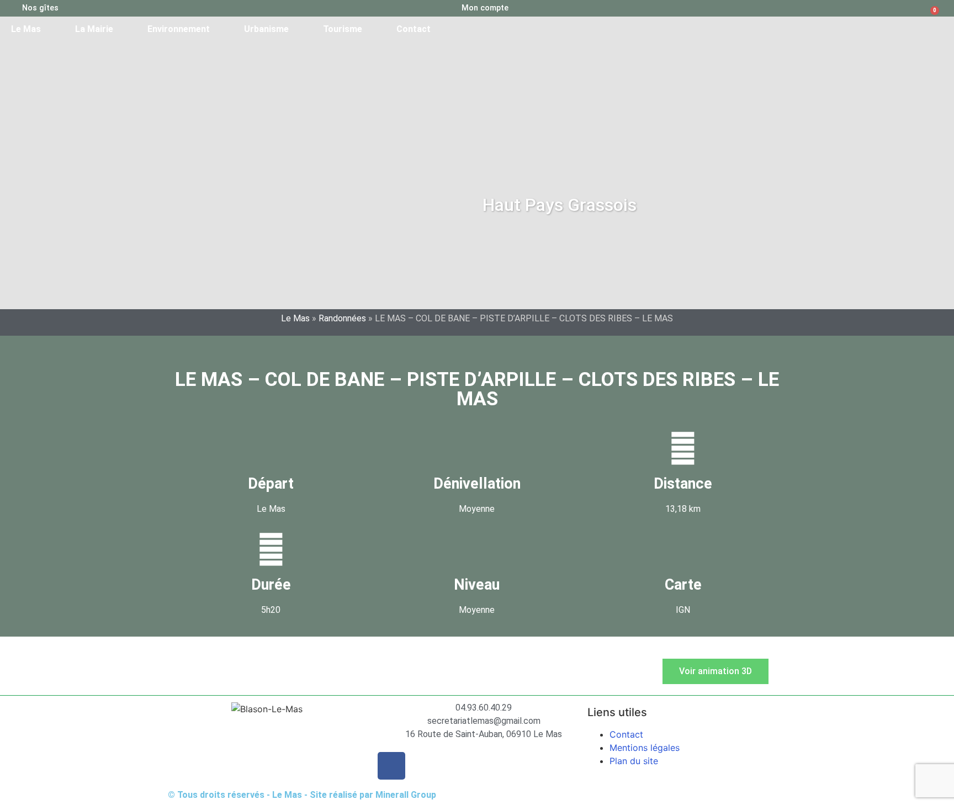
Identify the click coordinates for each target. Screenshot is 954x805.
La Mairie (94, 29)
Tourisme (342, 29)
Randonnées (342, 318)
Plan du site (634, 760)
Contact (413, 29)
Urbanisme (266, 29)
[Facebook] (391, 766)
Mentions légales (645, 747)
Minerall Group (405, 795)
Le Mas (26, 29)
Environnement (178, 29)
